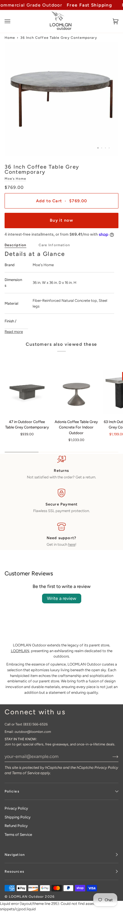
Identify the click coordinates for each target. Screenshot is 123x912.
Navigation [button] (15, 855)
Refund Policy (16, 826)
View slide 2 (101, 147)
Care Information (54, 245)
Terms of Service (25, 773)
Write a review (61, 598)
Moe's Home (15, 179)
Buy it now (61, 220)
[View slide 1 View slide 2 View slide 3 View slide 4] (61, 99)
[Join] (110, 756)
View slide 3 (105, 147)
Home (10, 38)
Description (15, 245)
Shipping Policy (18, 817)
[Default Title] (27, 392)
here (71, 544)
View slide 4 (109, 147)
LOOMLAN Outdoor (26, 897)
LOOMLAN (20, 651)
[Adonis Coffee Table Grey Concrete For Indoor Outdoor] (76, 392)
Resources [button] (14, 871)
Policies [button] (12, 791)
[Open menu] (13, 21)
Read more (14, 331)
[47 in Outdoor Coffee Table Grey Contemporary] (27, 392)
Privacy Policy (106, 767)
